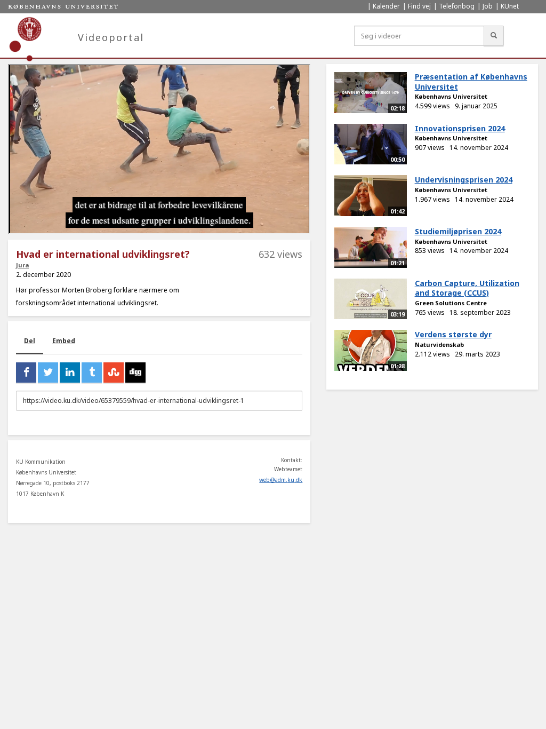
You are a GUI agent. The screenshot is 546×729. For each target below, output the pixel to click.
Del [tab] (29, 340)
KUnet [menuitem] (510, 6)
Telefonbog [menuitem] (457, 6)
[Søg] (494, 36)
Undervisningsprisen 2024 (463, 180)
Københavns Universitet (451, 96)
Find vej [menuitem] (419, 6)
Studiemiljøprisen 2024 (458, 231)
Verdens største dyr (453, 334)
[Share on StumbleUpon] (113, 372)
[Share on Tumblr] (92, 372)
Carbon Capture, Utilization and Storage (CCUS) (467, 288)
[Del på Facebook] (26, 372)
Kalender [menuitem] (386, 6)
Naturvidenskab (439, 344)
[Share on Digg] (135, 372)
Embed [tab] (63, 340)
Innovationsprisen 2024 (460, 128)
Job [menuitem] (488, 6)
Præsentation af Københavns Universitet (471, 82)
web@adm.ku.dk (280, 480)
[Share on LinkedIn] (70, 372)
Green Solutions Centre (451, 303)
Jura (22, 265)
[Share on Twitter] (48, 372)
